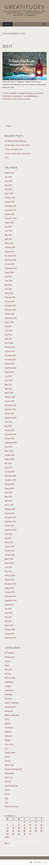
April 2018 (8, 501)
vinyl (6, 802)
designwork (9, 711)
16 (24, 828)
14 (13, 828)
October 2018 (9, 484)
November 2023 (10, 310)
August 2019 (9, 459)
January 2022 (9, 401)
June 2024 (8, 281)
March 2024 (9, 293)
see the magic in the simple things (17, 145)
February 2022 (10, 397)
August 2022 (9, 372)
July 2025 (8, 227)
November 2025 (10, 210)
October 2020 (9, 438)
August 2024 (9, 272)
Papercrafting (9, 773)
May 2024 (8, 285)
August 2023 (9, 322)
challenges (8, 694)
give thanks (39, 93)
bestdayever (29, 93)
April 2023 (8, 339)
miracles (8, 761)
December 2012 (10, 596)
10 (30, 825)
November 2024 (10, 260)
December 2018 (10, 476)
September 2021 (11, 418)
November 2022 (10, 360)
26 (41, 831)
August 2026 (9, 173)
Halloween (8, 736)
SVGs (7, 794)
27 (7, 834)
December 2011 (10, 638)
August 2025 (9, 222)
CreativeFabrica (10, 707)
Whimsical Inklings (11, 806)
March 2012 (9, 625)
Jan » (7, 843)
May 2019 (8, 463)
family (7, 719)
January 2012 (9, 634)
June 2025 (8, 231)
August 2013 (9, 588)
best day (8, 674)
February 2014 (10, 575)
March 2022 (9, 393)
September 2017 (11, 530)
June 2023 (8, 330)
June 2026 (8, 181)
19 (41, 828)
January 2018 (9, 513)
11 (36, 825)
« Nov (7, 837)
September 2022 (11, 368)
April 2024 (8, 289)
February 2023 (10, 347)
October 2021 (9, 414)
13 (7, 828)
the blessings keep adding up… (16, 141)
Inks (6, 748)
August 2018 (9, 488)
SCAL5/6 (8, 782)
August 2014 (9, 563)
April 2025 (8, 239)
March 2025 (9, 243)
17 (30, 828)
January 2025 (9, 252)
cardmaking (9, 682)
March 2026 (9, 193)
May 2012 (8, 617)
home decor (9, 744)
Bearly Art (8, 669)
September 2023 (11, 318)
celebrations (9, 690)
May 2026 (8, 185)
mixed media (9, 765)
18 (36, 828)
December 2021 (10, 405)
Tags (6, 798)
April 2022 (8, 389)
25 (36, 831)
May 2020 (8, 447)
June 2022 (8, 380)
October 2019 (9, 455)
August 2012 (9, 605)
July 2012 (8, 609)
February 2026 (10, 198)
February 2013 (10, 592)
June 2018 (8, 492)
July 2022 (8, 376)
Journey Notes (10, 753)
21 (13, 831)
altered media (9, 657)
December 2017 (10, 517)
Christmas (8, 699)
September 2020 (11, 443)
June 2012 (8, 613)
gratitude (13, 93)
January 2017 (9, 546)
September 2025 (11, 218)
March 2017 (9, 542)
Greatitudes (7, 96)
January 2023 (9, 351)
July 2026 (8, 177)
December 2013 (10, 584)
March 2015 (9, 559)
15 (19, 828)
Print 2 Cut (8, 777)
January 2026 (9, 202)
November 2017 (10, 521)
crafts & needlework (12, 703)
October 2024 (9, 264)
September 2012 (11, 600)
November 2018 (10, 480)
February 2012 (10, 629)
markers (8, 757)
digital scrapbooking (12, 715)
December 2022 (10, 355)
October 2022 (9, 364)
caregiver (8, 686)
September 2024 (11, 268)
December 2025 (10, 206)
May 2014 (8, 571)
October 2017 (9, 526)
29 (19, 834)
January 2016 (9, 555)
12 (41, 825)
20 (7, 831)
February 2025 (10, 247)
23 (24, 831)
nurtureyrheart (17, 96)
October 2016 (9, 551)
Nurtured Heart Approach (13, 769)
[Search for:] (44, 24)
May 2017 (8, 538)
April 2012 (8, 621)
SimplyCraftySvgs (11, 786)
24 (30, 831)
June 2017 (8, 534)
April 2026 (8, 189)
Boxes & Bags (10, 678)
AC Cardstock (10, 653)
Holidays (8, 740)
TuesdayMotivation (30, 96)
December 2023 (10, 306)
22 (19, 831)
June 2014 (8, 567)
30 (24, 834)
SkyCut (7, 790)
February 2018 (10, 509)
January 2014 (9, 580)
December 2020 (10, 434)
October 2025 (9, 214)
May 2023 (8, 335)
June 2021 (8, 422)
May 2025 (8, 235)
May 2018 (8, 497)
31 (30, 834)
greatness (8, 732)
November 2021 (10, 409)
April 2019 (8, 467)
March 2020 (9, 451)
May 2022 (8, 384)
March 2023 (9, 343)
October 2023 (9, 314)
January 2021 (9, 430)
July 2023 (8, 326)
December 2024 (10, 256)
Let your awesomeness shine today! (18, 153)
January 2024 (9, 301)
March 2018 (9, 505)
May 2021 (8, 426)
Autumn (7, 661)
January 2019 (9, 472)
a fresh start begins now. (13, 149)
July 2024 (8, 276)
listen (7, 158)
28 (13, 834)
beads (7, 665)
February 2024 (10, 297)
